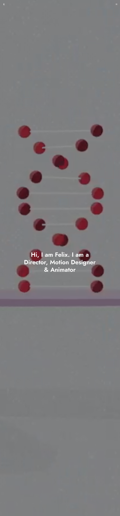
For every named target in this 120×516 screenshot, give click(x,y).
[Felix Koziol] (4, 4)
